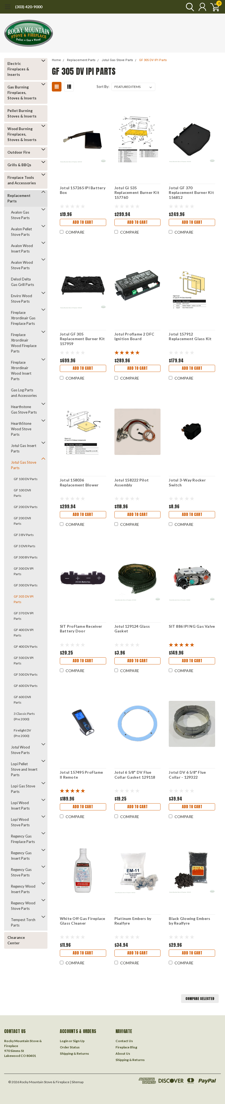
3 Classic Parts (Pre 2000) (24, 716)
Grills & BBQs (19, 165)
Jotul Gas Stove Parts (23, 465)
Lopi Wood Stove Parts (20, 822)
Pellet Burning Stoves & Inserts (21, 113)
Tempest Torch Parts (23, 922)
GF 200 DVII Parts (22, 521)
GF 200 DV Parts (26, 507)
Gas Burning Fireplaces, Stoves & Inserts (21, 92)
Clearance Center (16, 940)
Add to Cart (83, 222)
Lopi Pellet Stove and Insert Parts (24, 769)
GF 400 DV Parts (26, 646)
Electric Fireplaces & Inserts (18, 69)
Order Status (70, 1047)
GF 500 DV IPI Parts (23, 660)
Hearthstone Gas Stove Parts (24, 409)
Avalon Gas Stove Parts (20, 215)
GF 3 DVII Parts (24, 546)
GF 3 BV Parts (24, 535)
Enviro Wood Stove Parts (21, 298)
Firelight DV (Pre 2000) (22, 733)
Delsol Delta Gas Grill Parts (22, 282)
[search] (188, 7)
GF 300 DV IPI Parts (23, 571)
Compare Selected (199, 998)
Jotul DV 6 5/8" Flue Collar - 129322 (187, 774)
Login (64, 1041)
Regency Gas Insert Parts (21, 856)
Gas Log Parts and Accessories (24, 393)
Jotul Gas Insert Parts (23, 448)
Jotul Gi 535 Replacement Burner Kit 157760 (137, 192)
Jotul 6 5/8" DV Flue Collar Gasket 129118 (134, 774)
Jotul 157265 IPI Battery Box (82, 190)
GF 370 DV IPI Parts (23, 616)
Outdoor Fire (18, 152)
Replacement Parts (18, 198)
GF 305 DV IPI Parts (23, 599)
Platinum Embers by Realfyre (132, 921)
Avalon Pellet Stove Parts (21, 232)
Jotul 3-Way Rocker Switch (187, 482)
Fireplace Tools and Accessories (21, 180)
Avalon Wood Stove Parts (22, 265)
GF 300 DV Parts (26, 585)
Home (56, 60)
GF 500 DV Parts (26, 674)
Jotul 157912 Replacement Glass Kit (190, 336)
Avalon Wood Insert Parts (22, 248)
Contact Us (124, 1041)
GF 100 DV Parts (26, 479)
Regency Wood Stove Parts (23, 906)
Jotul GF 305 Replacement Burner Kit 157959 (82, 339)
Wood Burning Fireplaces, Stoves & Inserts (21, 134)
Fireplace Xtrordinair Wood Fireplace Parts (23, 342)
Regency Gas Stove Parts (21, 872)
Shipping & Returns (74, 1053)
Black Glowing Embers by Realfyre (189, 921)
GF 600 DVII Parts (22, 699)
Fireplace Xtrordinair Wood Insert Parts (21, 370)
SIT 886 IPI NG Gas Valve (192, 626)
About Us (123, 1053)
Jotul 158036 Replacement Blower (79, 482)
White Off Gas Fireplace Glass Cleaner (82, 921)
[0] (213, 7)
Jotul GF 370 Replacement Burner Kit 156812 (191, 192)
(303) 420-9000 (28, 6)
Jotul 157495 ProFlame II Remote (81, 774)
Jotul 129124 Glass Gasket (132, 628)
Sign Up (79, 1041)
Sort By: (103, 86)
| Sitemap (76, 1082)
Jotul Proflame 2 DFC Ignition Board (134, 336)
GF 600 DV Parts (26, 686)
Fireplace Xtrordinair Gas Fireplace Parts (23, 318)
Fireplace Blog (126, 1047)
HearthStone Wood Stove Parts (21, 429)
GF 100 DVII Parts (22, 493)
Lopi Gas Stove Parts (23, 789)
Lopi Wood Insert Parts (20, 805)
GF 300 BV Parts (26, 557)
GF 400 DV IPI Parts (23, 632)
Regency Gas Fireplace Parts (23, 839)
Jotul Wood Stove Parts (20, 750)
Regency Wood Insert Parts (23, 889)
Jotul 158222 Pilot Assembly (131, 482)
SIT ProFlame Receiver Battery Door (81, 628)
